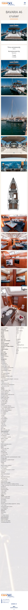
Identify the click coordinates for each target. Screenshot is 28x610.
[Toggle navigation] (25, 3)
